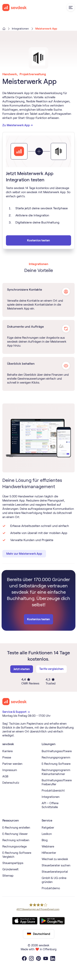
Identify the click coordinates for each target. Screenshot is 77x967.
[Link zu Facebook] (24, 958)
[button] (71, 7)
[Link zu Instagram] (31, 958)
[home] (14, 7)
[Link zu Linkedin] (52, 958)
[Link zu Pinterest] (38, 958)
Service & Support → (16, 711)
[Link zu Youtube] (45, 958)
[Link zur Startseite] (14, 701)
